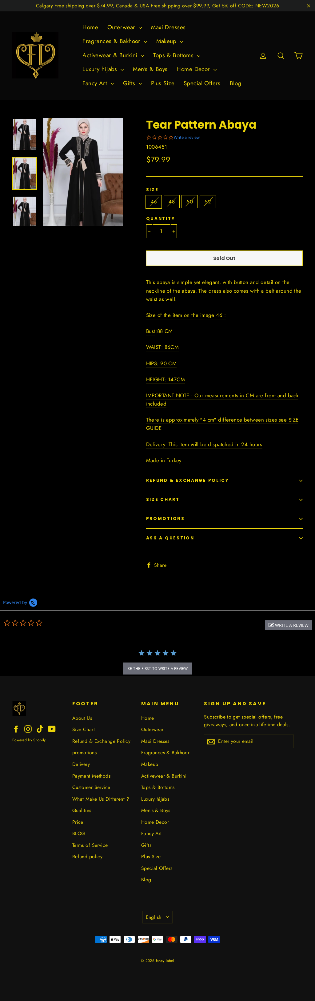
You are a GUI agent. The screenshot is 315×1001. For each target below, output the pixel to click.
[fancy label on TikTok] (40, 728)
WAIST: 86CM (162, 347)
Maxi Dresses (168, 27)
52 (208, 201)
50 (189, 201)
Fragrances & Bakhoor (112, 41)
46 (154, 201)
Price (77, 822)
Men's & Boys (150, 69)
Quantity (160, 218)
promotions (84, 752)
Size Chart (163, 500)
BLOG (78, 833)
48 (172, 201)
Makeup (167, 41)
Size (152, 189)
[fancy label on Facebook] (16, 728)
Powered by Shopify (29, 740)
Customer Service (91, 787)
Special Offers (202, 83)
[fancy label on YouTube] (52, 728)
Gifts (130, 83)
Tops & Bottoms (174, 55)
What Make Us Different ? (100, 799)
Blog (235, 83)
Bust (151, 331)
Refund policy (87, 856)
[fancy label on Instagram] (28, 728)
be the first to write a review (157, 668)
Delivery (81, 764)
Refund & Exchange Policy (187, 480)
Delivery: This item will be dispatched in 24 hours (204, 444)
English (153, 917)
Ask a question (170, 538)
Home (90, 27)
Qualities (81, 810)
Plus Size (162, 83)
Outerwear (122, 27)
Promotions (165, 519)
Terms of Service (90, 845)
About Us (82, 718)
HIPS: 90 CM (161, 363)
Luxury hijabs (100, 69)
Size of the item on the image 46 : (186, 315)
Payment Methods (91, 775)
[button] (288, 625)
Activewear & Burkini (110, 55)
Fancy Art (95, 83)
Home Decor (194, 69)
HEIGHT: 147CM (165, 379)
